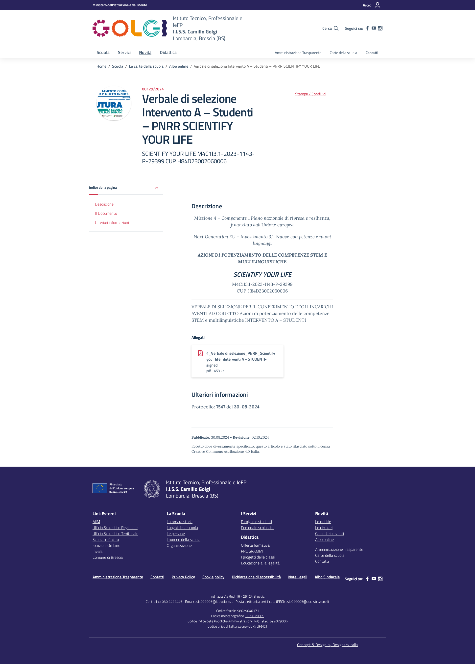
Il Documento (106, 213)
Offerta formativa (255, 545)
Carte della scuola (343, 52)
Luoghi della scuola (182, 528)
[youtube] (374, 28)
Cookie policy (213, 577)
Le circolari (323, 528)
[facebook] (367, 28)
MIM (96, 522)
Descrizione (104, 204)
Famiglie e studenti (256, 522)
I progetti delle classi (258, 557)
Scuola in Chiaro (106, 539)
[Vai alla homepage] (130, 28)
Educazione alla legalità (260, 563)
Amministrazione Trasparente (298, 52)
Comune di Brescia (108, 557)
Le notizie (323, 522)
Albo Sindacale (327, 577)
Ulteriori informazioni (112, 222)
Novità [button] (145, 52)
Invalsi (98, 551)
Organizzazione (179, 545)
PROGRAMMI (252, 551)
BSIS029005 (254, 615)
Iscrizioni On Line (106, 545)
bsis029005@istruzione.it (214, 601)
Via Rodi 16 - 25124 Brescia (244, 596)
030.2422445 (172, 601)
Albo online (324, 539)
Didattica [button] (168, 52)
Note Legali (297, 577)
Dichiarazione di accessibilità (256, 577)
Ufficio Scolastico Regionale (115, 528)
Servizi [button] (124, 52)
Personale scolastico (257, 528)
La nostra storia (179, 522)
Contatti (372, 52)
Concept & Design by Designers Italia (327, 645)
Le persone (176, 533)
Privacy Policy (183, 577)
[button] (126, 188)
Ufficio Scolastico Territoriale (115, 533)
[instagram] (380, 28)
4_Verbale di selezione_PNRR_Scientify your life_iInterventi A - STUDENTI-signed (240, 359)
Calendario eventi (329, 533)
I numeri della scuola (183, 539)
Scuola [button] (103, 52)
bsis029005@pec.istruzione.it (307, 601)
